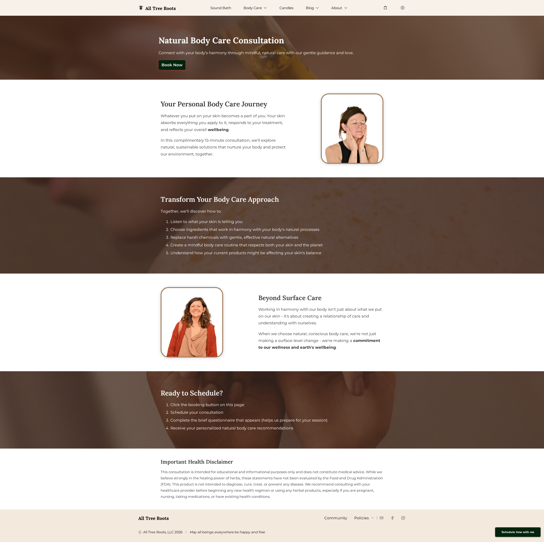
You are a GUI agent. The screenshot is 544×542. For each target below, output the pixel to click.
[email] (381, 517)
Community (335, 518)
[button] (255, 8)
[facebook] (392, 517)
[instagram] (403, 517)
